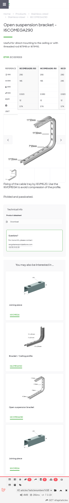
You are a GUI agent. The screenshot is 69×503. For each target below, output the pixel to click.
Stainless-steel (39, 13)
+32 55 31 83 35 (13, 247)
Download (14, 222)
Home (7, 13)
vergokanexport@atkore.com (20, 244)
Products (21, 13)
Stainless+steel (16, 17)
